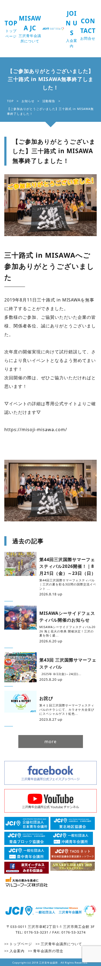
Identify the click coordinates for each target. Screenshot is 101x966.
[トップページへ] (50, 912)
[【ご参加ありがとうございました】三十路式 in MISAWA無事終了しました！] (50, 205)
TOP (11, 29)
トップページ (20, 944)
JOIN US (72, 28)
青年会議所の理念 (48, 951)
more (50, 741)
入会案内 (17, 951)
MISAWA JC (30, 28)
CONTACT (88, 29)
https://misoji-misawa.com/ (35, 429)
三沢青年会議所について (61, 944)
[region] (50, 491)
